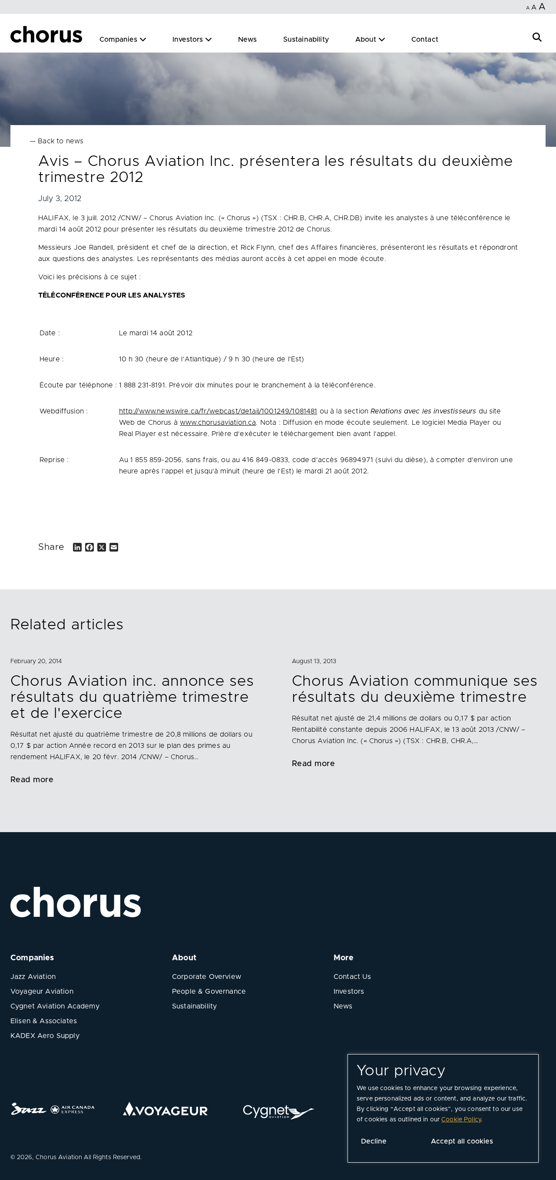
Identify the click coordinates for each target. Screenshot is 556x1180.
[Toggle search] (537, 36)
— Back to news (56, 141)
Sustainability (306, 39)
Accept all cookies (462, 1141)
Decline (374, 1141)
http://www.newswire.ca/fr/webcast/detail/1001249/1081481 (218, 411)
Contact (424, 39)
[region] (443, 1108)
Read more (31, 780)
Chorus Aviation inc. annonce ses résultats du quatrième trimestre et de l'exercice (132, 697)
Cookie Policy (461, 1120)
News (247, 39)
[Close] (16, 35)
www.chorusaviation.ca (218, 422)
